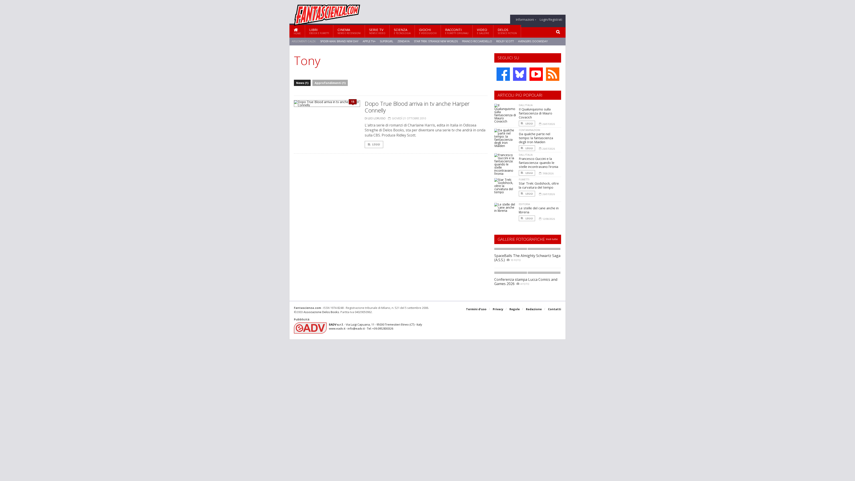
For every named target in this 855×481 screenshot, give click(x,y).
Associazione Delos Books (321, 312)
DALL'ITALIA (526, 105)
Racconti (456, 31)
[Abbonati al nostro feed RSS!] (552, 74)
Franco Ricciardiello (477, 41)
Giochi (428, 31)
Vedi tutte (552, 239)
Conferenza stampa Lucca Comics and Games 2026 (525, 281)
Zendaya (403, 41)
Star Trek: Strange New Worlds (436, 41)
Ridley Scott (505, 41)
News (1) (302, 83)
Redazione (534, 309)
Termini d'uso (476, 309)
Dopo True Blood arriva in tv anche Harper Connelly (417, 107)
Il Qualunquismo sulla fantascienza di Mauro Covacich (535, 113)
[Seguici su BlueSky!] (519, 74)
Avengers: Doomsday (533, 41)
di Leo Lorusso (375, 118)
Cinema (349, 31)
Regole (514, 309)
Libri (319, 31)
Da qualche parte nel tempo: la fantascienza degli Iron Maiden (536, 138)
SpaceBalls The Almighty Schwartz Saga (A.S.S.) (527, 257)
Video (483, 31)
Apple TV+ (369, 41)
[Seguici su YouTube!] (536, 74)
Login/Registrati (550, 19)
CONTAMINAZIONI (529, 130)
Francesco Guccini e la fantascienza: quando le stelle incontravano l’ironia (538, 162)
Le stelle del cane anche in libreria (539, 210)
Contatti (554, 309)
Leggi (376, 144)
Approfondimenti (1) (330, 83)
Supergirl (386, 41)
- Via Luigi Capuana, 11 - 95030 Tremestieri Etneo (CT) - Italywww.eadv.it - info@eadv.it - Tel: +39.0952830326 (375, 326)
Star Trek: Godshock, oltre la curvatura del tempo (539, 185)
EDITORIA (524, 204)
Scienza (402, 31)
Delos (507, 31)
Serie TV (377, 31)
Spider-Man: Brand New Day (339, 41)
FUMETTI (524, 179)
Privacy (498, 309)
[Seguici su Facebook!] (503, 74)
